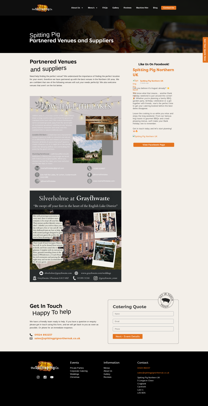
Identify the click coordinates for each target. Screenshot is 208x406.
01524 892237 (143, 368)
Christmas (75, 377)
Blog (155, 8)
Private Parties (77, 368)
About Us (75, 8)
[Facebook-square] (45, 377)
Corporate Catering (79, 371)
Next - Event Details (128, 336)
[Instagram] (38, 377)
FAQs (104, 8)
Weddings (74, 374)
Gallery (115, 8)
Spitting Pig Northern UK (151, 81)
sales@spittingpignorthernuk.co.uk (153, 373)
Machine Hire (142, 8)
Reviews (127, 8)
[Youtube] (52, 377)
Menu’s (91, 8)
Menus (107, 368)
